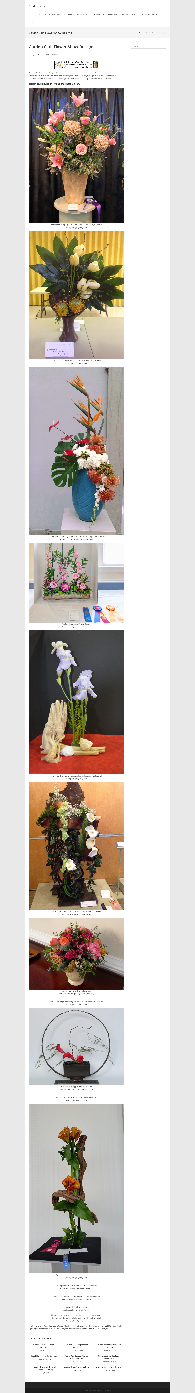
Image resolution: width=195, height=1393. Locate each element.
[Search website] (47, 23)
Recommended (52, 55)
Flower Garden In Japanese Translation (76, 1345)
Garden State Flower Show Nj (108, 1367)
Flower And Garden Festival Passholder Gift (76, 1357)
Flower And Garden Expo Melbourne (109, 1357)
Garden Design (38, 6)
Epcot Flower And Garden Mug (44, 1356)
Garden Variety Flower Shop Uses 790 (109, 1345)
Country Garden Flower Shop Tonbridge (44, 1345)
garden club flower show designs (95, 1329)
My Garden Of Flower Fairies (76, 1367)
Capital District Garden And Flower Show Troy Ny (44, 1368)
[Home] (128, 33)
